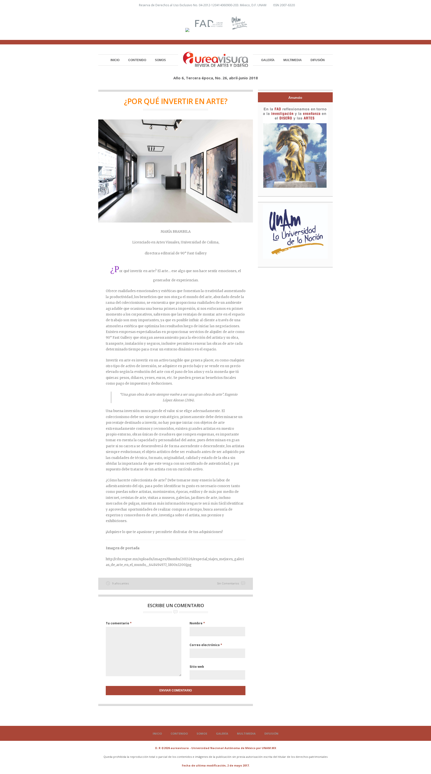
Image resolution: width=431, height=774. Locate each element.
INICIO (114, 60)
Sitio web (197, 666)
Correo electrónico (206, 645)
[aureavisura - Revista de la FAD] (215, 65)
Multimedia (292, 60)
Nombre (197, 623)
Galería (268, 60)
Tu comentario (119, 623)
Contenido (137, 60)
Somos (160, 60)
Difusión (318, 60)
